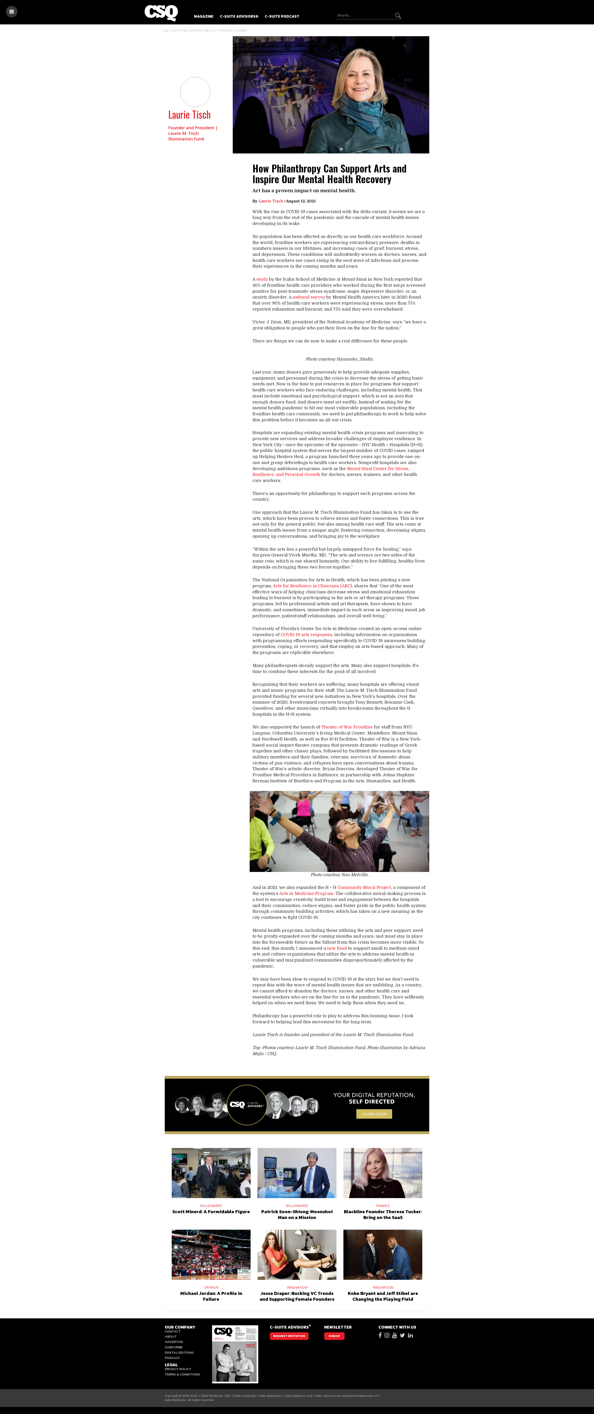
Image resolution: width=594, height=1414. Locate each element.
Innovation (297, 1287)
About (171, 1336)
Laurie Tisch (189, 114)
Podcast (172, 1357)
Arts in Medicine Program (306, 893)
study (262, 279)
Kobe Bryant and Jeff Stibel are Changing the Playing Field (383, 1296)
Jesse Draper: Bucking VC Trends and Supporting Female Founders (297, 1296)
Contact (173, 1331)
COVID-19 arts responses (306, 634)
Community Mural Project (364, 887)
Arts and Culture (186, 30)
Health (210, 30)
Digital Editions (179, 1352)
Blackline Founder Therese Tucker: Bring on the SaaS (383, 1214)
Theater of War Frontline (347, 727)
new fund (337, 948)
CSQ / (166, 30)
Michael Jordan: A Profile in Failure (211, 1296)
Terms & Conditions (182, 1374)
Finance (383, 1205)
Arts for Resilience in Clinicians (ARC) (312, 586)
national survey (309, 297)
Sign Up (334, 1336)
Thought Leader (233, 30)
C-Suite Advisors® (239, 16)
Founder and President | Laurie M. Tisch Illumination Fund (193, 133)
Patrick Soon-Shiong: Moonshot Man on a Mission (297, 1214)
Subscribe (174, 1347)
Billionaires (211, 1205)
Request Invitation (289, 1336)
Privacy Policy (178, 1369)
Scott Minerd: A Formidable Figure (211, 1211)
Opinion (211, 1287)
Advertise (174, 1341)
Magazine (203, 16)
